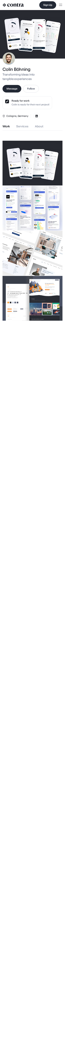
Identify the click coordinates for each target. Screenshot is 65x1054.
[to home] (13, 5)
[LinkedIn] (36, 116)
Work (6, 126)
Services (22, 126)
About (39, 126)
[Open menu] (60, 5)
